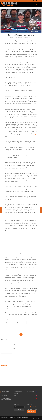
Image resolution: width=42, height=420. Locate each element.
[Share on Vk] (28, 322)
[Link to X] (33, 1)
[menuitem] (36, 4)
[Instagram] (33, 407)
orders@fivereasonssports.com (6, 401)
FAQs (15, 395)
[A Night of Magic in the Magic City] (1, 210)
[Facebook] (31, 407)
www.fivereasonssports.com (6, 398)
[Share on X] (10, 322)
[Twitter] (28, 407)
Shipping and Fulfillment (18, 391)
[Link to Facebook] (35, 1)
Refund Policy (16, 393)
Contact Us (16, 397)
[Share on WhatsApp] (14, 322)
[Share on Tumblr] (24, 322)
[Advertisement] (21, 241)
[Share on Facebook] (6, 322)
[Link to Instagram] (36, 1)
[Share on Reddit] (32, 322)
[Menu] (36, 4)
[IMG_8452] (21, 21)
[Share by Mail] (35, 322)
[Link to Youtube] (38, 1)
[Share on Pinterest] (17, 322)
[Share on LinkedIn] (21, 322)
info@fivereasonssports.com (6, 399)
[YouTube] (36, 407)
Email (14, 348)
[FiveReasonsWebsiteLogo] (9, 4)
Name (14, 344)
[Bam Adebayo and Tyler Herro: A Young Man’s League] (41, 210)
